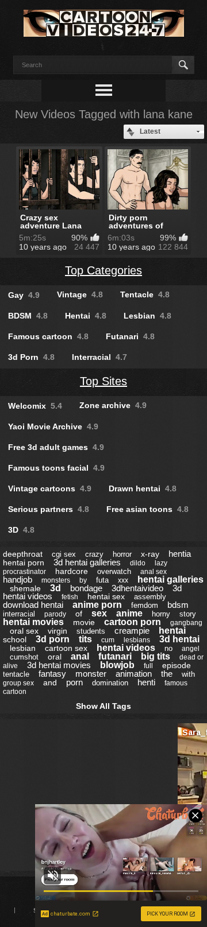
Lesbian (147, 315)
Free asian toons (147, 509)
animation (134, 673)
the (166, 673)
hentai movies (33, 622)
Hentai (85, 315)
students (90, 631)
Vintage (80, 294)
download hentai (33, 605)
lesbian (23, 648)
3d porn (53, 639)
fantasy (52, 673)
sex (99, 613)
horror (122, 554)
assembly (150, 596)
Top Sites (103, 381)
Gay (24, 295)
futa (102, 580)
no (168, 648)
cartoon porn (132, 622)
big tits (155, 656)
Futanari (130, 336)
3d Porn (31, 357)
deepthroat (23, 553)
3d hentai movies (59, 665)
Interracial (99, 357)
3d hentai (179, 639)
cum (107, 640)
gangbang (186, 623)
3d (55, 588)
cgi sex (64, 554)
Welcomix (35, 405)
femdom (144, 605)
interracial (19, 614)
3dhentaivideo (137, 588)
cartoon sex (66, 648)
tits (85, 639)
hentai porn (23, 562)
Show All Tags (103, 706)
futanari (115, 656)
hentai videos (126, 648)
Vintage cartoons (49, 488)
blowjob (117, 665)
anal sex (153, 572)
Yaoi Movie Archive (53, 426)
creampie (132, 630)
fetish (70, 597)
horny (161, 614)
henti (146, 682)
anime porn (97, 605)
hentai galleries (170, 579)
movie (84, 622)
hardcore (71, 571)
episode (176, 665)
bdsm (178, 605)
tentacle (16, 674)
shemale (25, 588)
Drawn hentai (143, 488)
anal (80, 656)
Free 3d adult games (56, 447)
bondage (86, 588)
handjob (17, 579)
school (14, 639)
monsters (55, 580)
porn (74, 682)
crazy (94, 554)
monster (90, 673)
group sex (18, 683)
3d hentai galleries (87, 562)
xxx (123, 580)
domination (110, 682)
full (148, 666)
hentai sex (106, 596)
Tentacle (145, 294)
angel (191, 649)
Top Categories (103, 270)
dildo (137, 563)
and (50, 682)
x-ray (150, 553)
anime (129, 613)
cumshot (24, 657)
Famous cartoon (48, 336)
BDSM (28, 315)
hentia (179, 553)
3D (21, 529)
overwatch (114, 571)
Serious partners (48, 509)
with (188, 674)
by (83, 580)
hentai (172, 630)
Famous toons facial (56, 467)
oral (55, 656)
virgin (57, 630)
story (187, 614)
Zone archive (113, 405)
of (78, 613)
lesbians (137, 640)
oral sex (24, 630)
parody (55, 614)
